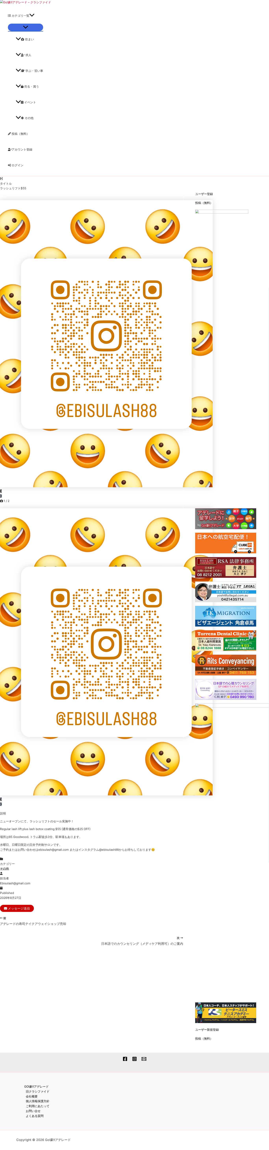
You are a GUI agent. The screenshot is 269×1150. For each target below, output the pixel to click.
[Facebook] (125, 1060)
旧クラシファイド (37, 1091)
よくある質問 (35, 1116)
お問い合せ (33, 1111)
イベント (29, 102)
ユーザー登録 (204, 194)
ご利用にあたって (37, 1106)
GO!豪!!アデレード (36, 1086)
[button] (31, 16)
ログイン (17, 165)
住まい (29, 39)
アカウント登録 (22, 149)
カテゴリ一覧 (20, 16)
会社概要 (32, 1096)
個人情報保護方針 (37, 1101)
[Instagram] (134, 1060)
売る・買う (31, 86)
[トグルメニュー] (25, 27)
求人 (28, 55)
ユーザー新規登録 (207, 1030)
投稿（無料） (20, 134)
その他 (28, 118)
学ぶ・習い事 (34, 71)
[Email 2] (144, 1060)
